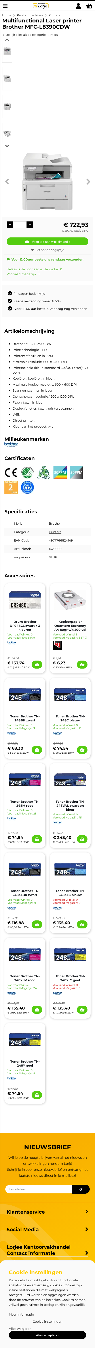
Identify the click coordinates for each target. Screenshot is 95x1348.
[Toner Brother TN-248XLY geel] (70, 954)
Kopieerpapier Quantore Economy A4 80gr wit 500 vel (70, 626)
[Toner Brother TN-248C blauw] (70, 694)
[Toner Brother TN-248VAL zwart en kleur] (70, 779)
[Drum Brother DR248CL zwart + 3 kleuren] (24, 600)
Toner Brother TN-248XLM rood (25, 978)
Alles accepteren (47, 1335)
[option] (7, 51)
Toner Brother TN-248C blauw (70, 718)
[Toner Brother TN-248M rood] (24, 779)
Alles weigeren (20, 1329)
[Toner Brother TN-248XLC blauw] (70, 869)
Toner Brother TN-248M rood (25, 804)
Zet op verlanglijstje (50, 250)
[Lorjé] (41, 8)
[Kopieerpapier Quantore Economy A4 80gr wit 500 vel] (70, 600)
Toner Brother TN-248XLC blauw (70, 893)
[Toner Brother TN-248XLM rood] (24, 954)
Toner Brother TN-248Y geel (25, 1063)
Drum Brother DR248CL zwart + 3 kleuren (25, 626)
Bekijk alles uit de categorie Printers (32, 34)
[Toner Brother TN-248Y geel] (24, 1039)
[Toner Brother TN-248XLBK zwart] (24, 869)
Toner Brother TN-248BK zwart (25, 718)
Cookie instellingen (47, 1322)
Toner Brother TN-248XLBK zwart (25, 893)
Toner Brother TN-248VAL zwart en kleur (70, 806)
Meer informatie (21, 1314)
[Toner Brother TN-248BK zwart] (24, 694)
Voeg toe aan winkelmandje (51, 241)
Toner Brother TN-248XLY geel (70, 978)
